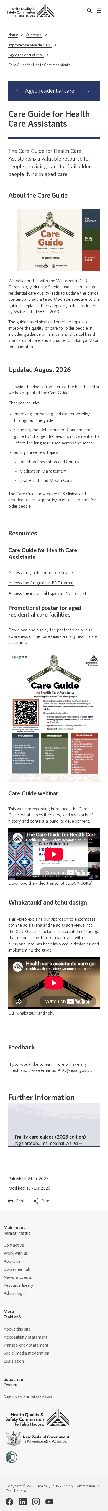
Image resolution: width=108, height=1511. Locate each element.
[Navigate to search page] (89, 10)
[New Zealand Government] (37, 1438)
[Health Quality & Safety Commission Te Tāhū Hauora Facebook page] (9, 1502)
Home (13, 35)
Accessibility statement (25, 1337)
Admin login (15, 1293)
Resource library (18, 1285)
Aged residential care (26, 55)
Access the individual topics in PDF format (47, 593)
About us (12, 1261)
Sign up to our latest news (28, 1397)
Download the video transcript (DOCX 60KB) (50, 883)
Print (20, 1202)
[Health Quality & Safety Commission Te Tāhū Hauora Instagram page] (36, 1501)
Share (46, 1202)
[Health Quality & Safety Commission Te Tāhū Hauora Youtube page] (49, 1502)
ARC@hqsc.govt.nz (75, 1070)
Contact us (14, 1245)
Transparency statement (26, 1345)
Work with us (16, 1253)
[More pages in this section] (87, 91)
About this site (17, 1329)
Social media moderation (26, 1353)
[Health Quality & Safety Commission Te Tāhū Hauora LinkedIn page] (23, 1501)
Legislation (14, 1361)
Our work (34, 35)
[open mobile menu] (98, 10)
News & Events (18, 1277)
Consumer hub (17, 1269)
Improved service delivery (30, 45)
